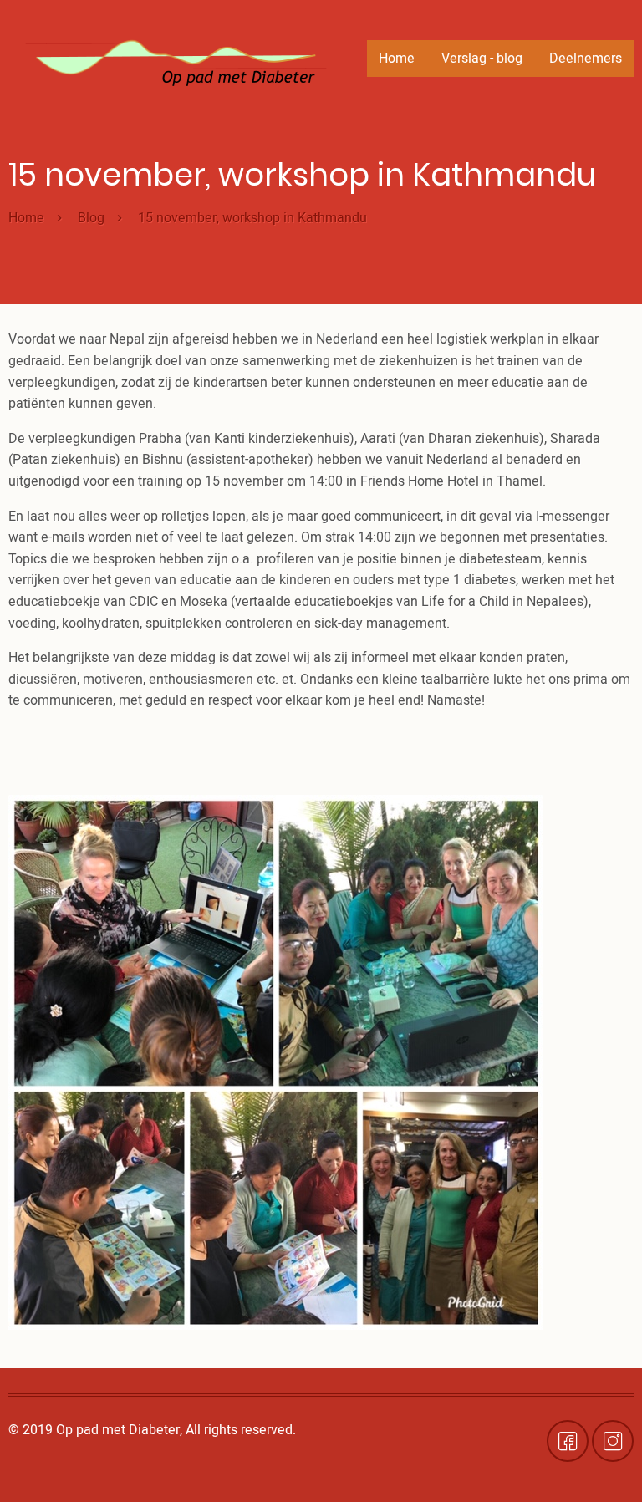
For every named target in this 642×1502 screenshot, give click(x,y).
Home (397, 58)
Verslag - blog (481, 58)
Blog (91, 218)
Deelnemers (585, 58)
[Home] (175, 57)
